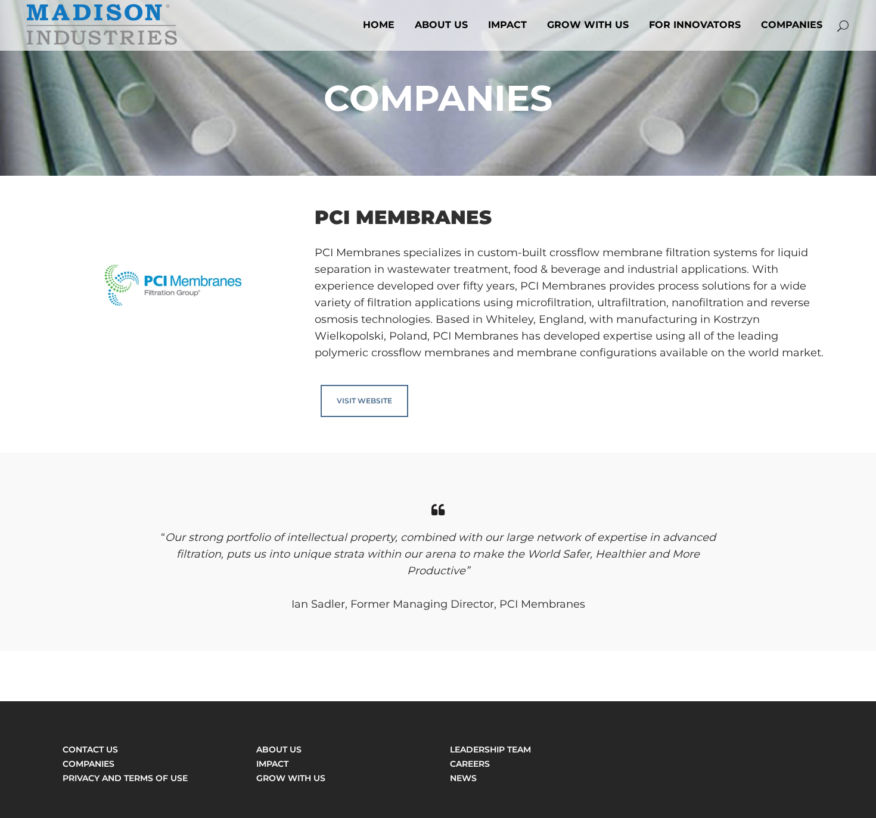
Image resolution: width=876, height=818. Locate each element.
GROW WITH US (290, 778)
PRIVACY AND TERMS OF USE (125, 778)
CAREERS (470, 763)
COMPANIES (88, 763)
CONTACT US (90, 749)
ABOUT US (279, 749)
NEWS (463, 778)
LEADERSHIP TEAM (490, 749)
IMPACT (272, 763)
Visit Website (364, 400)
